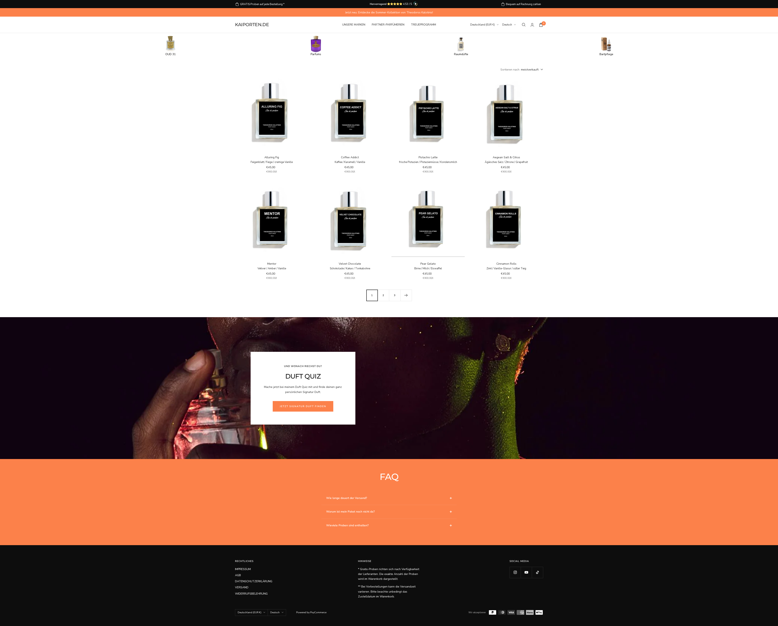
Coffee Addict (350, 157)
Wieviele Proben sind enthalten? (347, 525)
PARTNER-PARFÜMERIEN (388, 25)
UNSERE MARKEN (353, 25)
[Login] (532, 25)
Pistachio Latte (428, 157)
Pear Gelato (428, 264)
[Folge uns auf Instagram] (515, 572)
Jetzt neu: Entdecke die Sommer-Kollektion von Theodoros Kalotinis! (389, 12)
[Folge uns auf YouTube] (526, 572)
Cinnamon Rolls (506, 264)
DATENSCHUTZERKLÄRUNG (253, 581)
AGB (238, 575)
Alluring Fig (271, 157)
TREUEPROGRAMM (423, 25)
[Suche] (524, 25)
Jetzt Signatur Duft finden (303, 406)
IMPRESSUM (243, 569)
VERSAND (241, 587)
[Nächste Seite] (406, 295)
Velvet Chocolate (350, 264)
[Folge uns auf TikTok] (537, 572)
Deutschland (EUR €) (482, 25)
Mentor (271, 264)
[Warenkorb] (541, 25)
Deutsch (507, 25)
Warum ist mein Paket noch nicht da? (350, 512)
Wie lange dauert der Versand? (346, 498)
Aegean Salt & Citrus (506, 157)
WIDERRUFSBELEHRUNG (251, 594)
